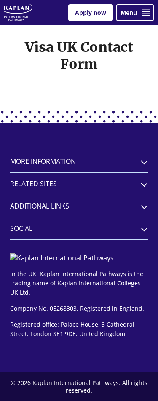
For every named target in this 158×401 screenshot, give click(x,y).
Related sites (33, 183)
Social (21, 228)
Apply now (90, 12)
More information (43, 161)
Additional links (39, 206)
